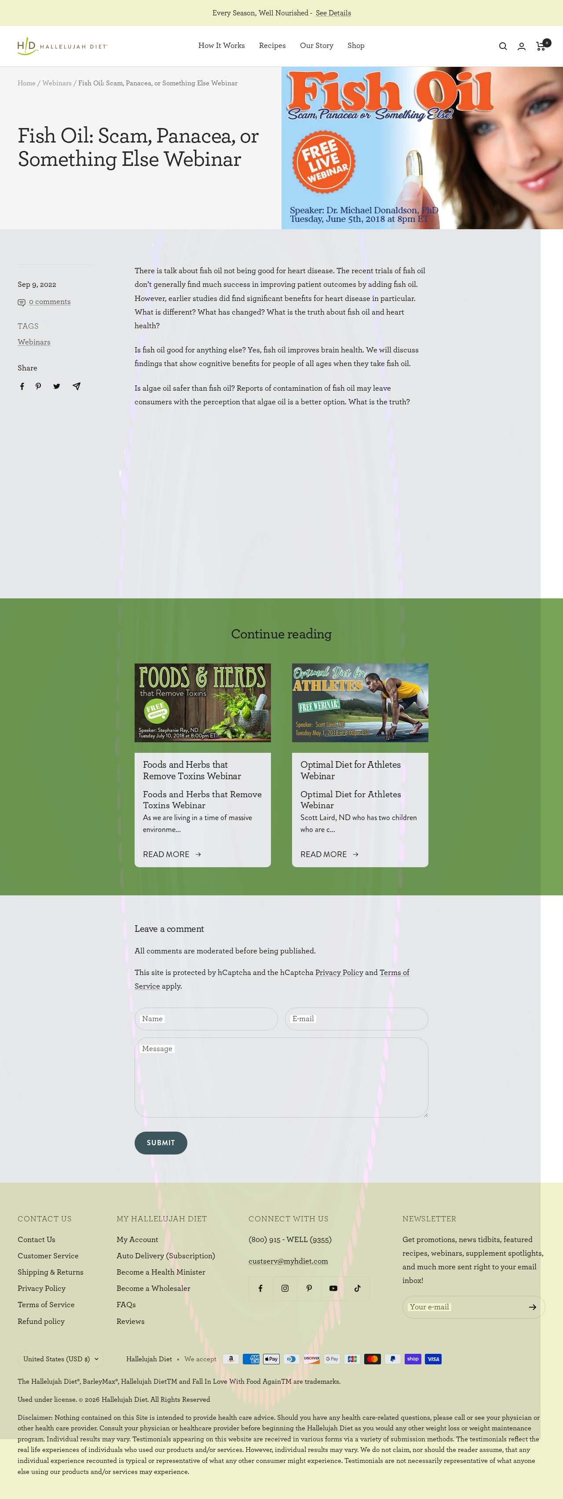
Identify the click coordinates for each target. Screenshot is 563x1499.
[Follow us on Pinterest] (309, 1288)
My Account (137, 1240)
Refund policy (41, 1322)
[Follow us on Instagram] (285, 1288)
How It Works (221, 46)
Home (27, 83)
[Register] (533, 1307)
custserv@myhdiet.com (288, 1261)
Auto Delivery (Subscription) (166, 1256)
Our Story (316, 46)
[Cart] (540, 46)
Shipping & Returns (51, 1272)
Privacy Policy (339, 973)
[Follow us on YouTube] (333, 1288)
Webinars (57, 83)
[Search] (503, 46)
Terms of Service (46, 1305)
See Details (333, 13)
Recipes (272, 46)
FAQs (126, 1305)
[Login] (522, 46)
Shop (356, 46)
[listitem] (22, 386)
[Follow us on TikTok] (357, 1288)
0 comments (50, 302)
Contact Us (36, 1240)
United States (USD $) (56, 1359)
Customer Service (48, 1256)
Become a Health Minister (161, 1272)
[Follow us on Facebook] (261, 1288)
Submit (161, 1143)
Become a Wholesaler (153, 1289)
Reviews (131, 1322)
